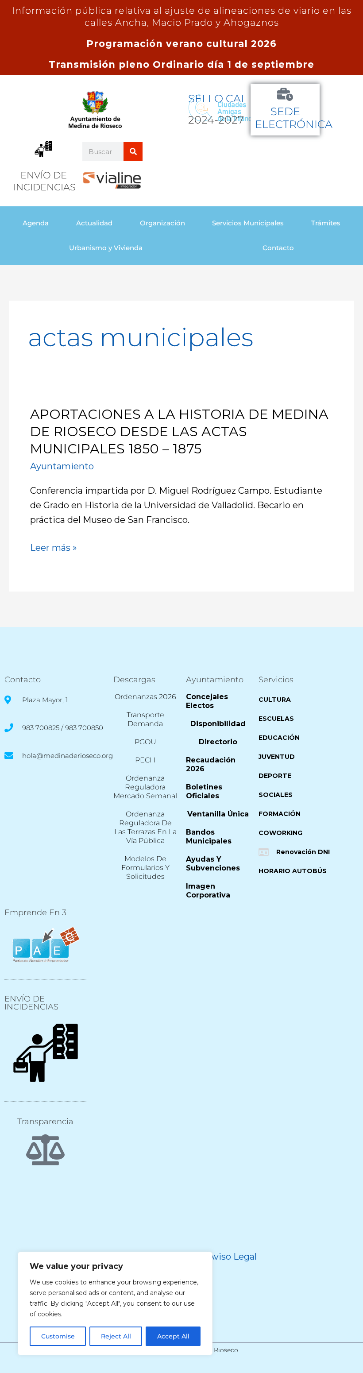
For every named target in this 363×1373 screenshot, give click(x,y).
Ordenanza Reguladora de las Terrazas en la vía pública (145, 827)
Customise (58, 1336)
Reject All (116, 1336)
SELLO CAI (216, 98)
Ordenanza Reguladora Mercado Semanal (145, 787)
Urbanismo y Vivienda (106, 248)
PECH (145, 760)
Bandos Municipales (209, 836)
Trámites (325, 223)
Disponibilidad (218, 723)
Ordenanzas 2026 (145, 696)
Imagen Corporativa (208, 890)
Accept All (173, 1336)
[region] (115, 1303)
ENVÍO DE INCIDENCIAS (31, 1003)
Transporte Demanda (145, 719)
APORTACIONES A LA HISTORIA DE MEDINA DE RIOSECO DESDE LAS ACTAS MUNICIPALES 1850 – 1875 (179, 431)
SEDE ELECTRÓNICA (293, 118)
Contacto (278, 248)
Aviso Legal (232, 1256)
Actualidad (94, 223)
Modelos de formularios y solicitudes (145, 868)
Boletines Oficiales (204, 791)
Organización (162, 223)
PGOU (145, 742)
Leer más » (53, 548)
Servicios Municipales (248, 223)
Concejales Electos (207, 701)
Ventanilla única (218, 814)
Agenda (36, 223)
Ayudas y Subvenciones (213, 863)
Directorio (218, 742)
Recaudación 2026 (211, 764)
